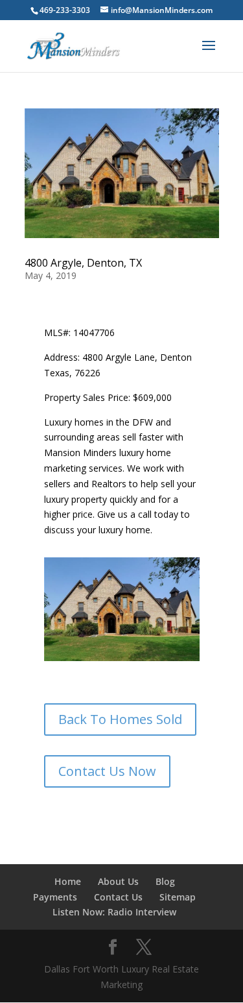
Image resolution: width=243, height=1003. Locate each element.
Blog (165, 881)
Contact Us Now (107, 771)
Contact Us (118, 897)
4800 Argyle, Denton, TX (83, 263)
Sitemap (177, 897)
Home (67, 881)
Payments (55, 897)
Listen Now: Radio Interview (114, 912)
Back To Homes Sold (120, 719)
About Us (118, 881)
